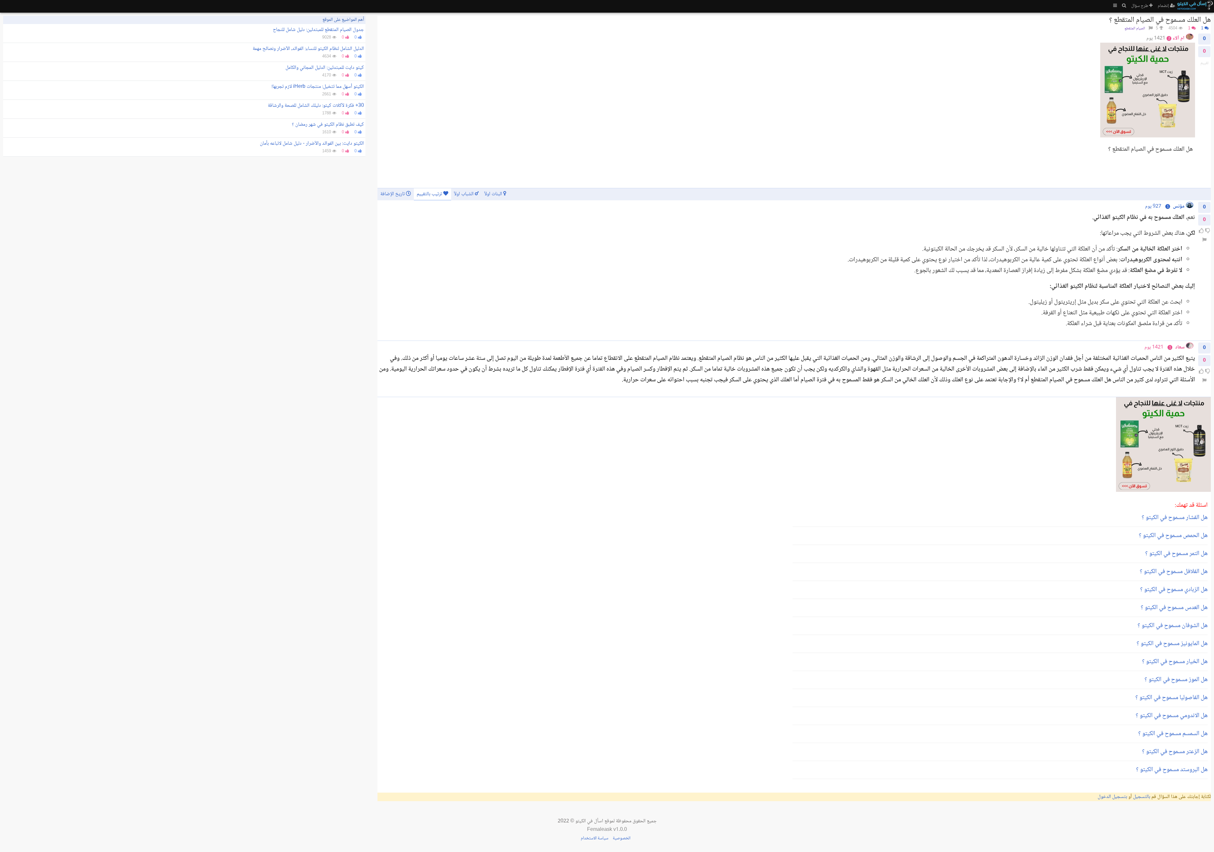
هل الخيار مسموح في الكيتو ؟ (1175, 661)
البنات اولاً (493, 194)
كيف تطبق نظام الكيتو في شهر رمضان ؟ (328, 124)
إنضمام (1164, 6)
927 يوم (1153, 206)
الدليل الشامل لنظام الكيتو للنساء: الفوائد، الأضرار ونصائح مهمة (308, 49)
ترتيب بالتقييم (430, 194)
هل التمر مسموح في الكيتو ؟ (1176, 553)
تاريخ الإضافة (393, 194)
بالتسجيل (1141, 797)
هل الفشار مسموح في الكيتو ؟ (1175, 517)
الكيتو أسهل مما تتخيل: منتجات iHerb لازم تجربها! (318, 86)
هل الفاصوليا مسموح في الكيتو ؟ (1171, 697)
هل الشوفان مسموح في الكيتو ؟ (1172, 625)
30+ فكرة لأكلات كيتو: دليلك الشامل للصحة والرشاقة (316, 105)
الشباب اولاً (464, 194)
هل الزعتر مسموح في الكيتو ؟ (1175, 751)
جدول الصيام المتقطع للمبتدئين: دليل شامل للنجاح (318, 30)
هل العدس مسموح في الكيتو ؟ (1174, 607)
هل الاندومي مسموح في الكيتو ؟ (1172, 715)
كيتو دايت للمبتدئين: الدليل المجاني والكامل (324, 67)
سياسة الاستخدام (594, 838)
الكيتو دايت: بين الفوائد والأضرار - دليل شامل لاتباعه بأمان (312, 143)
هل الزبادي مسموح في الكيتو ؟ (1174, 589)
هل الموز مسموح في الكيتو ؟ (1176, 679)
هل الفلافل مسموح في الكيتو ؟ (1174, 571)
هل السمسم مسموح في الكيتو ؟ (1173, 733)
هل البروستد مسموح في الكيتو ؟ (1172, 769)
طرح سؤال (1140, 6)
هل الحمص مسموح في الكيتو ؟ (1173, 535)
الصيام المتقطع (1135, 28)
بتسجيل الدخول (1112, 797)
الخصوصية (621, 838)
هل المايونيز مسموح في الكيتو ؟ (1172, 643)
